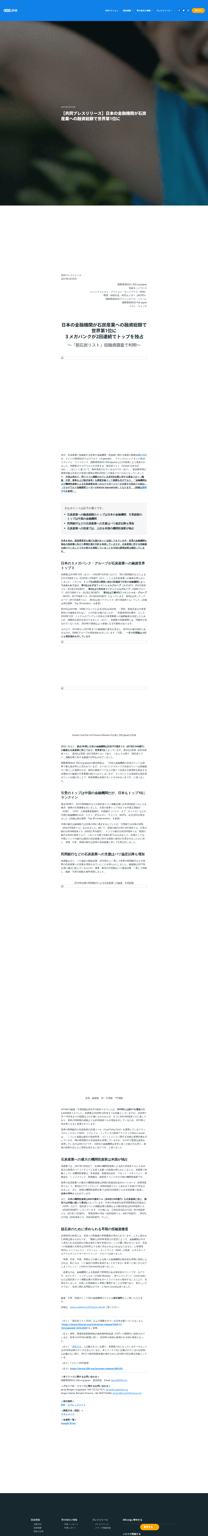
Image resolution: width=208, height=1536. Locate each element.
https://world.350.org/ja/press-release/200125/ (96, 1368)
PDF (63, 1404)
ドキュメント (68, 1414)
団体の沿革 (39, 1531)
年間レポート (70, 1527)
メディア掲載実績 (103, 1527)
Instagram (188, 10)
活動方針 (38, 1524)
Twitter (184, 10)
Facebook (179, 10)
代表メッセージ (71, 1524)
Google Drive (68, 1423)
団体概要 (38, 1527)
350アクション (111, 10)
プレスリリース (102, 1524)
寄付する (198, 10)
